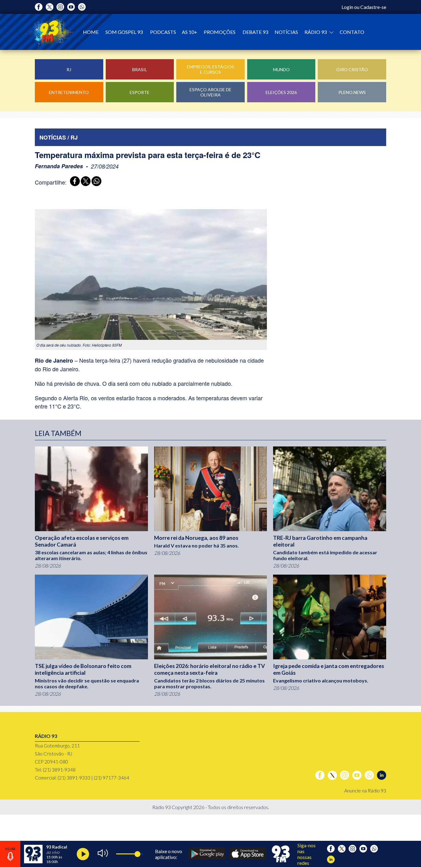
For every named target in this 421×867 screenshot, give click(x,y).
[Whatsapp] (82, 7)
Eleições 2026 (281, 92)
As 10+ (189, 32)
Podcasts (163, 32)
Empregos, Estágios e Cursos (210, 69)
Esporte (139, 92)
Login (347, 7)
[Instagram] (60, 7)
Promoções (219, 32)
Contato (352, 32)
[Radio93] (50, 31)
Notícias (286, 32)
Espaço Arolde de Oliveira (210, 92)
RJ (69, 69)
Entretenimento (69, 92)
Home (91, 32)
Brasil (139, 69)
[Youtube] (71, 7)
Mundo (281, 69)
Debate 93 (255, 32)
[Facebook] (39, 7)
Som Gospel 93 (124, 32)
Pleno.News (352, 92)
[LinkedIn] (381, 775)
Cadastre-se (373, 7)
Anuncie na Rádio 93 (365, 790)
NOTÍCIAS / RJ (58, 137)
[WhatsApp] (95, 182)
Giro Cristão (352, 69)
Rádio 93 (316, 32)
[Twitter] (49, 7)
